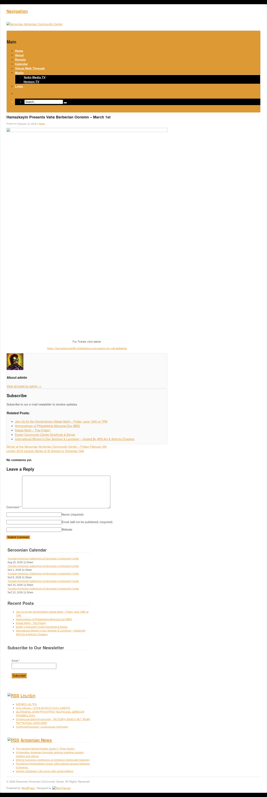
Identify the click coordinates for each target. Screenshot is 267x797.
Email (16, 660)
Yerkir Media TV (34, 77)
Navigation (17, 11)
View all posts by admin (24, 386)
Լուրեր (27, 695)
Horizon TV (31, 81)
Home (19, 50)
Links (19, 86)
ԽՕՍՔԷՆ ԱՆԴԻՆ (26, 704)
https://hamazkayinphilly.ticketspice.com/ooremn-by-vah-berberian (87, 348)
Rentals (20, 59)
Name (73, 514)
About (19, 55)
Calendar (21, 64)
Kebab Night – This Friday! (31, 623)
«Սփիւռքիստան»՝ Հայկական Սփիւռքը (42, 726)
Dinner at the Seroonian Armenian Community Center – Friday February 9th (56, 446)
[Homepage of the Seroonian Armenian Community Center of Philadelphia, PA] (34, 24)
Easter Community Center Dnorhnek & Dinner (42, 626)
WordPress (28, 788)
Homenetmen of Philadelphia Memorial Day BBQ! (44, 619)
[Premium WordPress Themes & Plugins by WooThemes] (61, 788)
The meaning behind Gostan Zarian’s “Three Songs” (46, 748)
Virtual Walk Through (30, 68)
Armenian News (36, 740)
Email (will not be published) (87, 522)
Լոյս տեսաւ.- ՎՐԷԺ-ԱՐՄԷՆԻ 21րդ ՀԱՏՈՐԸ (43, 708)
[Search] (65, 102)
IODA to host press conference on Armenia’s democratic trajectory (53, 760)
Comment (13, 507)
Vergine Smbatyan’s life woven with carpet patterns (44, 771)
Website (67, 529)
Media (19, 72)
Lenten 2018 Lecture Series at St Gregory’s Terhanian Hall (45, 451)
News (42, 123)
